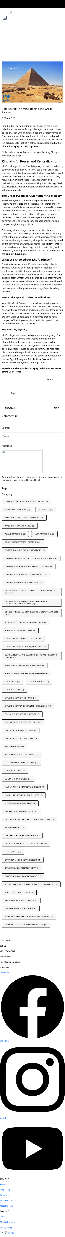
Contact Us (5, 1195)
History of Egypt (14, 746)
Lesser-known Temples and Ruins (21, 763)
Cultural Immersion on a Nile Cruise (23, 582)
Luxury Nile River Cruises (18, 779)
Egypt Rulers (13, 68)
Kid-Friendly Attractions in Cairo (22, 754)
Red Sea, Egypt (13, 852)
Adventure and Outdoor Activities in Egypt (26, 501)
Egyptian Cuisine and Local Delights (23, 639)
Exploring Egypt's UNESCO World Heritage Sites (28, 706)
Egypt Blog (5, 1189)
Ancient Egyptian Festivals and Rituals (24, 518)
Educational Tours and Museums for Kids (25, 622)
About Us (4, 1184)
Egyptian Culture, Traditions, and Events (25, 647)
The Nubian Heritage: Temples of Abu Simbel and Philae (31, 884)
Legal (2, 1216)
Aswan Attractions (15, 534)
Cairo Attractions (44, 534)
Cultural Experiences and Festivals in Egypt (26, 574)
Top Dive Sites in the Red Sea (19, 892)
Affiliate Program (7, 1221)
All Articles (46, 509)
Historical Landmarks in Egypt (20, 730)
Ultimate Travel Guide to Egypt (20, 908)
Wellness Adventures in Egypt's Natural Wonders (29, 916)
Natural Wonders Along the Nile (21, 811)
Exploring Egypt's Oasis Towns (20, 698)
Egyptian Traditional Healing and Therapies (26, 673)
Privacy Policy (6, 1227)
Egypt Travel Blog (39, 682)
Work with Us (6, 1200)
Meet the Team (6, 1205)
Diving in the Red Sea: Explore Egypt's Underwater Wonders (31, 613)
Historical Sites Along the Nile (21, 738)
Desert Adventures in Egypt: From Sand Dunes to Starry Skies (30, 592)
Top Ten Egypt (14, 155)
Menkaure (47, 230)
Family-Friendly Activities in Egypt (22, 714)
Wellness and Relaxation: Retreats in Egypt (26, 925)
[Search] (59, 436)
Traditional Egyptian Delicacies (21, 900)
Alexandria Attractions (17, 509)
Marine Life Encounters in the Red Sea (23, 795)
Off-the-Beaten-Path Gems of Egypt (22, 835)
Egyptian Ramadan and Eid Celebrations (24, 665)
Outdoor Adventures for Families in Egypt (26, 844)
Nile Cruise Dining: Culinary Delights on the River (29, 819)
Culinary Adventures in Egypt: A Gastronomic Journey (31, 558)
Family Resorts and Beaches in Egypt (23, 722)
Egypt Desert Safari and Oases (20, 630)
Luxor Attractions (15, 771)
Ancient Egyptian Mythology (19, 526)
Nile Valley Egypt (14, 827)
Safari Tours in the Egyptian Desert (22, 860)
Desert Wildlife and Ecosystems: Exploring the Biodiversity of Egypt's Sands (26, 602)
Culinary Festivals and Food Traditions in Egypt (28, 566)
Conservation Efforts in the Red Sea (23, 542)
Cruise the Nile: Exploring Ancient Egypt (25, 550)
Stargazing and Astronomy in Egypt (23, 876)
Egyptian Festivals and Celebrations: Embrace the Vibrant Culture (31, 656)
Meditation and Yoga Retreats (20, 803)
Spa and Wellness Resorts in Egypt (22, 868)
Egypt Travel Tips (14, 690)
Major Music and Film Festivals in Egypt (24, 787)
